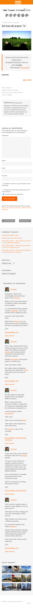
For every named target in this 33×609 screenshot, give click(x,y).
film (8, 92)
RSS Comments (7, 15)
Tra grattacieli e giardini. (13, 242)
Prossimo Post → (25, 221)
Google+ (22, 15)
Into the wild (13, 92)
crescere (4, 92)
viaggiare (9, 95)
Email (4, 168)
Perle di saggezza (6, 88)
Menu (16, 2)
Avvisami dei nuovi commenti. (14, 194)
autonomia (10, 90)
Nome (4, 160)
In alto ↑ (29, 603)
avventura (16, 90)
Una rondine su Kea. (13, 235)
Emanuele (18, 102)
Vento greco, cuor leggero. (13, 252)
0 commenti (15, 22)
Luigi (3, 235)
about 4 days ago (9, 335)
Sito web (4, 175)
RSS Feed (11, 15)
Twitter (26, 15)
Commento (5, 135)
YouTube (19, 15)
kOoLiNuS (5, 238)
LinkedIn (15, 15)
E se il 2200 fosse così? (13, 247)
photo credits (27, 80)
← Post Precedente (8, 221)
